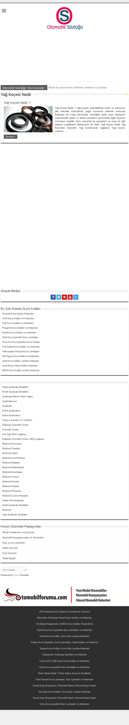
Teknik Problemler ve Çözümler (18, 532)
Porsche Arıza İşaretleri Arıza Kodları (21, 342)
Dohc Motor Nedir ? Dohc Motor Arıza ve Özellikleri (64, 673)
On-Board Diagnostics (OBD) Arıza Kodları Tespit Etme (64, 623)
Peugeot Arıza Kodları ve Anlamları (20, 327)
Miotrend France (10, 476)
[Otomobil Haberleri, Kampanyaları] (64, 594)
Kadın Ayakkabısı (11, 415)
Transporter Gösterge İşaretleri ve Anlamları (64, 654)
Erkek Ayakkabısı (11, 410)
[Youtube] (70, 297)
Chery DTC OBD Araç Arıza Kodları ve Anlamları (64, 661)
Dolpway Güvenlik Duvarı (15, 424)
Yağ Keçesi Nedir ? (17, 102)
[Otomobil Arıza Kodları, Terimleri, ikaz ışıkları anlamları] (64, 17)
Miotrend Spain (10, 453)
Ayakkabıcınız (9, 401)
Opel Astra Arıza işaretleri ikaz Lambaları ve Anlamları (64, 630)
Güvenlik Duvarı (10, 429)
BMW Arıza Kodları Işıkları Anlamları (21, 370)
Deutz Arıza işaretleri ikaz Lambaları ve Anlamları (64, 667)
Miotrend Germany (12, 443)
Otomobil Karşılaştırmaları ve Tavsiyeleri (23, 537)
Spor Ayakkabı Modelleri (14, 514)
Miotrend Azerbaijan (12, 472)
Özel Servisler (9, 553)
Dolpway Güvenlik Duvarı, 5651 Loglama (23, 439)
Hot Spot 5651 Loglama (14, 434)
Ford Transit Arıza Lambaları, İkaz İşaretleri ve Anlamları (64, 679)
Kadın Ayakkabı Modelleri (15, 387)
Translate (24, 575)
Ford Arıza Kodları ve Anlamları (18, 318)
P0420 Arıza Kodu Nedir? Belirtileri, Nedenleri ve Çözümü (78, 87)
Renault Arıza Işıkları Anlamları (18, 313)
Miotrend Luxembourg (13, 458)
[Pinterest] (64, 297)
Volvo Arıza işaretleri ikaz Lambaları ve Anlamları (64, 704)
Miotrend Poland (10, 486)
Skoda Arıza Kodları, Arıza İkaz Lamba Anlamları (64, 636)
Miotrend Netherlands (13, 467)
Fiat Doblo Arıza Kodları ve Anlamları (21, 346)
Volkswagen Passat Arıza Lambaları (20, 351)
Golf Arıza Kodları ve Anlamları (18, 323)
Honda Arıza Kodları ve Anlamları (19, 332)
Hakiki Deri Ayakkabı (13, 500)
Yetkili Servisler (10, 548)
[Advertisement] (64, 57)
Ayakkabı (7, 406)
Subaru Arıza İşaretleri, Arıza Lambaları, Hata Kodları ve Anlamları (64, 642)
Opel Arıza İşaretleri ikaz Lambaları (20, 337)
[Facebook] (53, 297)
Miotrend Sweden (11, 448)
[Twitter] (58, 297)
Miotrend (6, 509)
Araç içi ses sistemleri (13, 542)
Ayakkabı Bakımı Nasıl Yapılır (17, 396)
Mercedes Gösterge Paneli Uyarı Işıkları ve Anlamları (64, 617)
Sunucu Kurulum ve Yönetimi (17, 420)
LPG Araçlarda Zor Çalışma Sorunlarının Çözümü (64, 611)
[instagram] (75, 297)
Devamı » (10, 136)
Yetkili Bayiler (9, 558)
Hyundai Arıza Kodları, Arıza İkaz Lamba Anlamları (64, 691)
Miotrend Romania (11, 491)
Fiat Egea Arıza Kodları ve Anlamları (20, 356)
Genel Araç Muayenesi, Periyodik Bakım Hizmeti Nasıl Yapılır (64, 685)
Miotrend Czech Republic (15, 495)
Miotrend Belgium (11, 462)
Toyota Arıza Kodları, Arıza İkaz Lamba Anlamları (64, 648)
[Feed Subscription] (127, 94)
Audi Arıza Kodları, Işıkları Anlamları (20, 361)
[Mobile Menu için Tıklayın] (4, 11)
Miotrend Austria (10, 481)
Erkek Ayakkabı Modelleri (15, 391)
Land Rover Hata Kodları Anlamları (20, 365)
